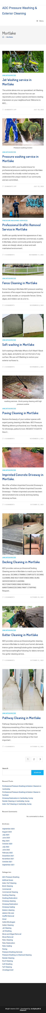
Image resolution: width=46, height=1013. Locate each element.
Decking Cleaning (8, 895)
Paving (4, 949)
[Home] (3, 37)
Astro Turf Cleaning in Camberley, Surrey (16, 804)
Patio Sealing (7, 946)
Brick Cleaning (7, 886)
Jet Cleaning (6, 928)
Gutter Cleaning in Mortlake (20, 635)
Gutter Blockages (8, 922)
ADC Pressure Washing (10, 877)
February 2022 (7, 853)
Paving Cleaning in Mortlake (20, 413)
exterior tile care (8, 913)
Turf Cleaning (7, 967)
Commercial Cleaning (10, 892)
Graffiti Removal (8, 916)
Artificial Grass (7, 880)
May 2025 (5, 841)
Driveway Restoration (10, 904)
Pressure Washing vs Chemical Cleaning (17, 955)
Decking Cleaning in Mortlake (21, 562)
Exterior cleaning (8, 910)
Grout (4, 919)
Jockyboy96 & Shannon (30, 1009)
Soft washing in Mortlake (18, 345)
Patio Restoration (8, 943)
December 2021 (8, 856)
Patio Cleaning (7, 940)
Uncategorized (9, 75)
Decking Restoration (9, 898)
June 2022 (6, 850)
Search (5, 768)
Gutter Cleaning (8, 925)
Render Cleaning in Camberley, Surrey (15, 801)
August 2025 (7, 832)
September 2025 (8, 829)
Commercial (6, 889)
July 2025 (5, 835)
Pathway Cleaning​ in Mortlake (21, 718)
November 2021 (8, 859)
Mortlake (9, 37)
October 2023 (7, 844)
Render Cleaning (8, 958)
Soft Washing (7, 964)
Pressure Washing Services (15, 220)
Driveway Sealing (8, 907)
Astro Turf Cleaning (9, 883)
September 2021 (8, 865)
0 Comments (10, 255)
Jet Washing (7, 931)
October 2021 (7, 862)
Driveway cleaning (9, 901)
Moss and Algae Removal (11, 934)
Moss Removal (7, 937)
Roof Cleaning (7, 961)
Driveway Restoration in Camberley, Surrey (17, 798)
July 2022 (5, 847)
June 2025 (6, 838)
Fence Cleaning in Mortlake (19, 283)
